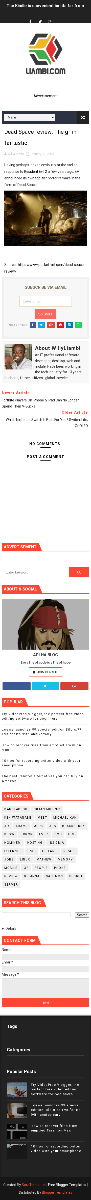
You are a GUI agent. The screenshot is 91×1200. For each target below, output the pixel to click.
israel (69, 851)
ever (43, 834)
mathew (44, 859)
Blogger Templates (57, 1192)
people (41, 868)
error (27, 834)
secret (76, 876)
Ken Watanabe (17, 817)
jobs (9, 859)
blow (9, 834)
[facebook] (30, 21)
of (26, 868)
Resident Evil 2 (35, 172)
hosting (35, 842)
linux (25, 859)
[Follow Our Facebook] (17, 686)
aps (52, 826)
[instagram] (50, 21)
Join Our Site (47, 672)
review (11, 876)
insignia (56, 842)
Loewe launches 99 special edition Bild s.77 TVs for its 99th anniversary (56, 1109)
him (71, 834)
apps (38, 826)
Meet (42, 817)
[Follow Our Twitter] (46, 686)
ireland (49, 851)
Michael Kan (65, 817)
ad (6, 826)
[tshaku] (59, 17)
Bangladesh (15, 809)
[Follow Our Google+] (74, 686)
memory (65, 859)
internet (12, 851)
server (11, 884)
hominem (12, 842)
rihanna (32, 876)
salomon (54, 876)
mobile (10, 868)
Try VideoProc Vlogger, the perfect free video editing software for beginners (55, 1089)
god (58, 834)
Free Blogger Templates (67, 1185)
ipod (32, 851)
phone (60, 868)
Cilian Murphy (47, 809)
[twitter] (40, 21)
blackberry (73, 826)
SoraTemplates (34, 1185)
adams (21, 826)
